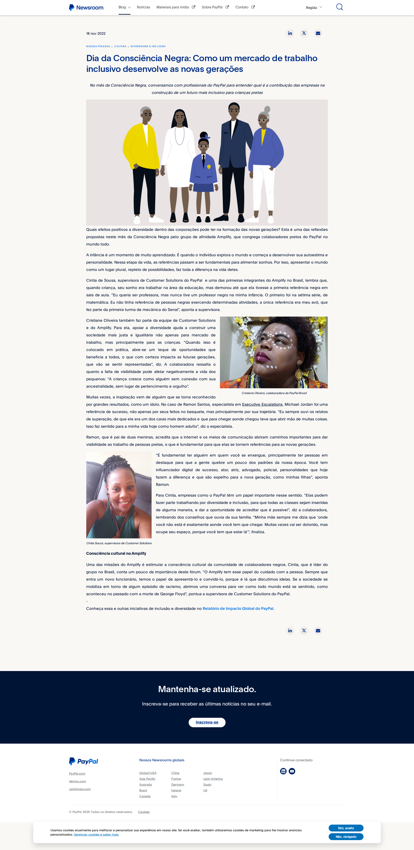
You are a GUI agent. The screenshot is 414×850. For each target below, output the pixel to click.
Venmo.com (77, 781)
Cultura (120, 46)
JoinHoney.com (80, 789)
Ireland (176, 790)
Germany (177, 784)
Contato (242, 7)
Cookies (144, 812)
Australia (145, 784)
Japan (207, 773)
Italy (174, 796)
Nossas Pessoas (98, 46)
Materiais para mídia (173, 7)
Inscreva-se (207, 722)
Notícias (143, 7)
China (175, 773)
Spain (207, 784)
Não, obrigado (346, 836)
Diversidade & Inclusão (148, 46)
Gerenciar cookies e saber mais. (96, 834)
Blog (122, 7)
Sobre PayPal (212, 7)
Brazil (143, 790)
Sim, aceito (346, 828)
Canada (145, 796)
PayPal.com (77, 773)
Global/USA (148, 773)
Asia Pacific (147, 778)
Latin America (213, 778)
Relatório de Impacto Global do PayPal (238, 609)
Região (311, 7)
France (176, 778)
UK (205, 790)
